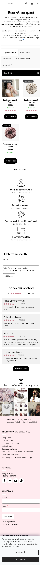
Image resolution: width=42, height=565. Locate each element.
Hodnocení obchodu (21, 288)
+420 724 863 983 (9, 476)
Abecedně (7, 65)
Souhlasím (20, 559)
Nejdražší (7, 58)
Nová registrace (8, 522)
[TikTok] (21, 480)
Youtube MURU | (13, 422)
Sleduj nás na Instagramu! (21, 385)
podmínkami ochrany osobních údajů (19, 270)
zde (17, 546)
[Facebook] (4, 480)
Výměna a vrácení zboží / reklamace (17, 452)
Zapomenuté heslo (10, 524)
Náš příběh (6, 438)
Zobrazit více (21, 368)
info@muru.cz (7, 474)
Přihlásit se (9, 276)
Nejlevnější (25, 52)
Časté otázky (7, 440)
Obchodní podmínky (11, 455)
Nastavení (20, 552)
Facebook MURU (30, 422)
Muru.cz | (11, 420)
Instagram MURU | (25, 420)
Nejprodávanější (22, 58)
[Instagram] (10, 480)
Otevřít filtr (8, 73)
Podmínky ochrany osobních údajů (17, 457)
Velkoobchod (7, 446)
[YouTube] (15, 480)
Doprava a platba (9, 449)
